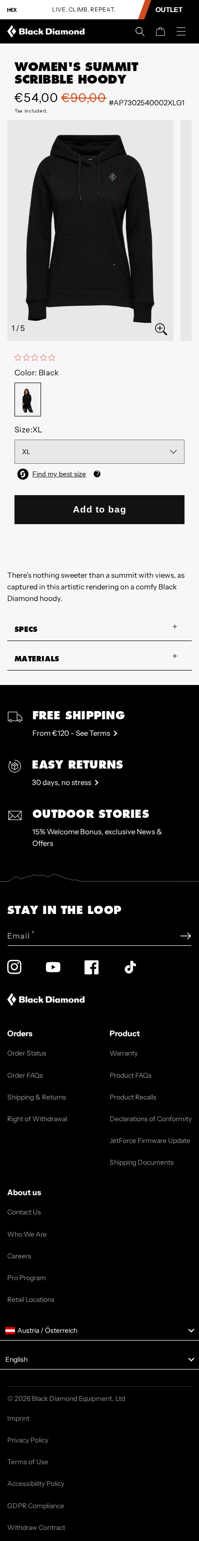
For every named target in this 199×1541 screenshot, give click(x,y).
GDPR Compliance (35, 1505)
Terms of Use (27, 1461)
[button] (140, 31)
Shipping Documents (142, 1162)
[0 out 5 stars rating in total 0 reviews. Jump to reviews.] (37, 357)
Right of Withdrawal (37, 1118)
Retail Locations (31, 1299)
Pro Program (26, 1277)
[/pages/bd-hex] (12, 10)
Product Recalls (133, 1097)
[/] (47, 31)
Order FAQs (25, 1075)
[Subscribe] (186, 936)
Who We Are (27, 1234)
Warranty (124, 1053)
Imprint (18, 1418)
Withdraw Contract (36, 1527)
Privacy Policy (27, 1440)
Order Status (26, 1053)
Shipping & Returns (36, 1097)
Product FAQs (131, 1075)
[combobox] (99, 1331)
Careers (19, 1256)
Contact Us (24, 1212)
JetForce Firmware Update (150, 1140)
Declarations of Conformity (151, 1118)
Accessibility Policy (35, 1483)
